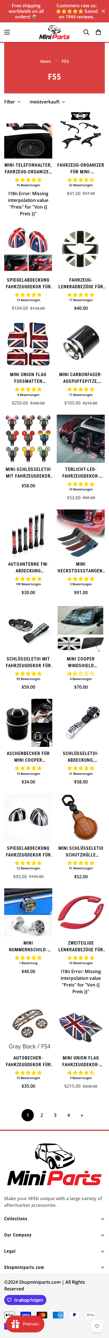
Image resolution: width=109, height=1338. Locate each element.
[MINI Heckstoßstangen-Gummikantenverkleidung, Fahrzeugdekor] (81, 533)
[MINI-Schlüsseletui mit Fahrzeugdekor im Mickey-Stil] (28, 439)
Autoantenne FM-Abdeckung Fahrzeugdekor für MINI (28, 567)
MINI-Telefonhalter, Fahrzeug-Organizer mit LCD (28, 168)
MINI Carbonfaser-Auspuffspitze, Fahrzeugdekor (80, 378)
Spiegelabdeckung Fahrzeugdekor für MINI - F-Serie (28, 852)
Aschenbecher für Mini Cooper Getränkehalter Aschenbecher (28, 757)
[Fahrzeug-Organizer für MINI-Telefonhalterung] (81, 134)
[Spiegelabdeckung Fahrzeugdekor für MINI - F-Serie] (28, 818)
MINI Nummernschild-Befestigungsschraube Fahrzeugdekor (28, 946)
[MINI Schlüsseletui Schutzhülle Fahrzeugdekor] (81, 818)
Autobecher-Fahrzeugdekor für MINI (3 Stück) (28, 1061)
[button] (98, 32)
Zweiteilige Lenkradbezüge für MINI (80, 946)
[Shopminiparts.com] (54, 32)
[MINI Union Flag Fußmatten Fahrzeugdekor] (28, 344)
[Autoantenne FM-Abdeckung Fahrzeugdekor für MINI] (28, 533)
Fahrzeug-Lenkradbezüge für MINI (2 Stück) (80, 283)
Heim (45, 61)
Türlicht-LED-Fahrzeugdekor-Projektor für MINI (81, 473)
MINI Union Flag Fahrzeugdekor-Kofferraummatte (81, 1061)
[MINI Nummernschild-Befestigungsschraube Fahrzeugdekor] (28, 912)
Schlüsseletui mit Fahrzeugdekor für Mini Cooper (28, 662)
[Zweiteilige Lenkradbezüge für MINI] (81, 912)
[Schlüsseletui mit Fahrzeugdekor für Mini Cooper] (28, 628)
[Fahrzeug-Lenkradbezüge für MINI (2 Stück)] (81, 249)
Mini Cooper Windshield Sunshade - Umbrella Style (80, 662)
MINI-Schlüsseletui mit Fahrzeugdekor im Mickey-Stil (28, 473)
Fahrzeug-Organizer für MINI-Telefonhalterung (80, 168)
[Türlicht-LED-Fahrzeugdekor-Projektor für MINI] (81, 439)
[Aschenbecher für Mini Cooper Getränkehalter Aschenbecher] (28, 723)
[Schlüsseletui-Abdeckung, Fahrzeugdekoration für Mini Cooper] (81, 723)
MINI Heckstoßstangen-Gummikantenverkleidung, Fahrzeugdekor (81, 567)
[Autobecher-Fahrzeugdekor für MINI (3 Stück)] (28, 1027)
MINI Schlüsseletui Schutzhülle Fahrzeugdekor (80, 852)
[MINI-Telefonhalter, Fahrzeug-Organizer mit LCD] (28, 134)
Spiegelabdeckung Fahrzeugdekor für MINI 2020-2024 (28, 283)
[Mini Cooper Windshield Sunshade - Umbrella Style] (81, 628)
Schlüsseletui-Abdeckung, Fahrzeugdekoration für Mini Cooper (81, 757)
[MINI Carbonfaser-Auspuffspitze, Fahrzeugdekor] (81, 344)
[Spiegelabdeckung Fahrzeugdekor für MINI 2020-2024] (28, 249)
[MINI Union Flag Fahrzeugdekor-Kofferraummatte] (81, 1027)
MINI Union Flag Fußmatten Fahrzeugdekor (28, 378)
